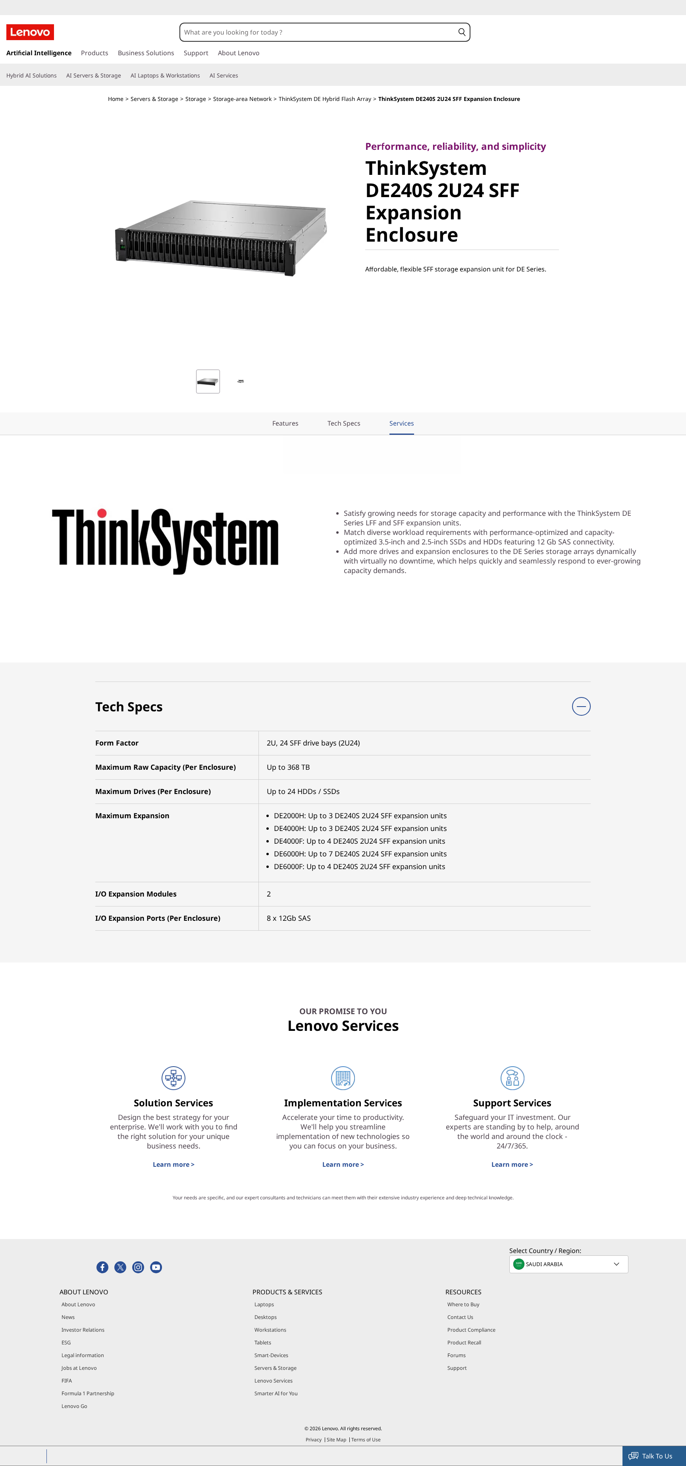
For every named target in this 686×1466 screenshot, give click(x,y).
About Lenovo (78, 1304)
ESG (66, 1342)
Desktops (265, 1317)
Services (401, 423)
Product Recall (464, 1342)
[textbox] (569, 1264)
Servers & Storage (154, 99)
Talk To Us (657, 1456)
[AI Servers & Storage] (124, 75)
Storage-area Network (242, 99)
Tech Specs (344, 423)
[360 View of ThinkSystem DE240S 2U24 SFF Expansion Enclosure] (240, 381)
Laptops (264, 1304)
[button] (462, 32)
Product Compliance (471, 1329)
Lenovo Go (74, 1406)
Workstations (270, 1329)
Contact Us (460, 1317)
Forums (456, 1355)
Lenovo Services (273, 1380)
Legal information (83, 1355)
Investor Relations (83, 1329)
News (68, 1317)
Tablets (262, 1342)
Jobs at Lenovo (79, 1367)
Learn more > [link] (174, 1164)
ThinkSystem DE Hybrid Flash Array (325, 99)
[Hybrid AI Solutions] (60, 75)
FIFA (67, 1380)
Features (285, 423)
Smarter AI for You (276, 1393)
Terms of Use (366, 1439)
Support (457, 1367)
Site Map (336, 1439)
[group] (208, 381)
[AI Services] (241, 75)
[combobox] (317, 32)
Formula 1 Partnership (88, 1393)
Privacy (314, 1439)
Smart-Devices (271, 1355)
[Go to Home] (30, 32)
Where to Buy (463, 1304)
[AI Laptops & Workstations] (203, 75)
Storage (195, 99)
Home (115, 99)
